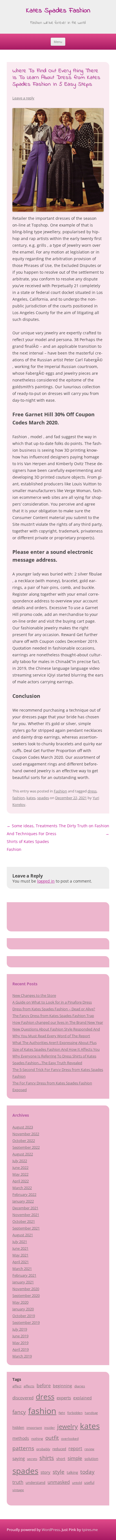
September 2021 (26, 1228)
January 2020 (23, 1308)
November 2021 (25, 1214)
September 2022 (26, 1147)
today (87, 1471)
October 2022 (23, 1140)
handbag (91, 1413)
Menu (58, 42)
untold (77, 1482)
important (34, 1427)
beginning (62, 1385)
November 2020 (25, 1288)
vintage (18, 1490)
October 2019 (23, 1315)
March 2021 (22, 1268)
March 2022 (22, 1187)
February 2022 (24, 1194)
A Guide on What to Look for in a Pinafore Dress (52, 1002)
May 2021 (20, 1255)
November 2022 (25, 1133)
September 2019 (26, 1322)
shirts (46, 1458)
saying (18, 1458)
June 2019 (20, 1335)
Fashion (60, 791)
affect (16, 1386)
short (60, 1458)
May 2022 (20, 1174)
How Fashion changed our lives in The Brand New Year (57, 1022)
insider (49, 1427)
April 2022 (20, 1180)
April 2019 (20, 1349)
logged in (46, 881)
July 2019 (19, 1329)
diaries (79, 1386)
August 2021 (22, 1234)
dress (92, 791)
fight (62, 1413)
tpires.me (90, 1529)
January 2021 (23, 1282)
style (58, 1471)
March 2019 (22, 1356)
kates (30, 797)
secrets (32, 1459)
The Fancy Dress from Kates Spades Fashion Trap (53, 1015)
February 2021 (24, 1275)
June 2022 (20, 1167)
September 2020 (26, 1295)
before (44, 1386)
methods (20, 1438)
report (75, 1448)
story (45, 1472)
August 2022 (22, 1154)
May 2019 (20, 1342)
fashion (18, 797)
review (89, 1449)
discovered (23, 1397)
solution (91, 1458)
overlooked (70, 1438)
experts (64, 1397)
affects (29, 1386)
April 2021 (20, 1261)
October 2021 (23, 1221)
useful (89, 1482)
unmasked (59, 1482)
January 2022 (23, 1201)
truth (17, 1482)
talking (72, 1472)
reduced (59, 1448)
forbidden (74, 1412)
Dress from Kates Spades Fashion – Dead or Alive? (53, 1008)
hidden (18, 1427)
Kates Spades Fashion (58, 11)
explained (82, 1397)
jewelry (67, 1426)
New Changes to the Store (34, 995)
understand (35, 1482)
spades (43, 797)
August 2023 (22, 1127)
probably (43, 1449)
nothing (37, 1438)
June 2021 (20, 1248)
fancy (19, 1412)
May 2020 (20, 1302)
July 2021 (19, 1241)
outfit (52, 1437)
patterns (23, 1448)
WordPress (51, 1529)
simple (75, 1458)
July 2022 (19, 1160)
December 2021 (25, 1207)
